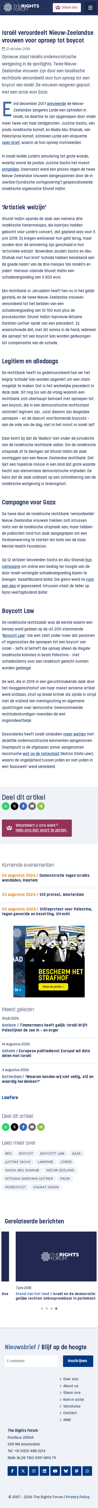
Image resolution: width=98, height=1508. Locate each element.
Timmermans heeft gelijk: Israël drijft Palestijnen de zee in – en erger (45, 1027)
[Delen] (41, 806)
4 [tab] (56, 1308)
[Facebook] (23, 806)
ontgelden (10, 170)
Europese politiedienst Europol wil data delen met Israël (46, 1053)
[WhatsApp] (6, 806)
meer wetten (74, 734)
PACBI (65, 1178)
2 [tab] (46, 1308)
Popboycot (15, 1187)
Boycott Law (14, 636)
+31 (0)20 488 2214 (29, 1451)
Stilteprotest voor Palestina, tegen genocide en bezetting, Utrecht (47, 911)
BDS (8, 1153)
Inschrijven (77, 1361)
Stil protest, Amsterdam (43, 895)
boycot (26, 1153)
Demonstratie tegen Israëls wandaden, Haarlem (45, 878)
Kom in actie (73, 1400)
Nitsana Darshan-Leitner (29, 1178)
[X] (14, 806)
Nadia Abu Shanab (22, 1170)
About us (70, 1386)
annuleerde (56, 104)
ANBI (67, 1420)
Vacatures (72, 1406)
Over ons (70, 1379)
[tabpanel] (49, 1266)
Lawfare (45, 1161)
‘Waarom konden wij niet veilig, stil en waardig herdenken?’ (47, 1079)
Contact (70, 1413)
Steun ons (70, 8)
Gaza (76, 1153)
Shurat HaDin (46, 1187)
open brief (11, 143)
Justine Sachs (18, 1161)
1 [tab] (41, 1308)
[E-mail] (32, 806)
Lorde (66, 1161)
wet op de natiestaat (41, 754)
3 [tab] (51, 1308)
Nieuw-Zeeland (60, 1170)
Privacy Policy (78, 1497)
